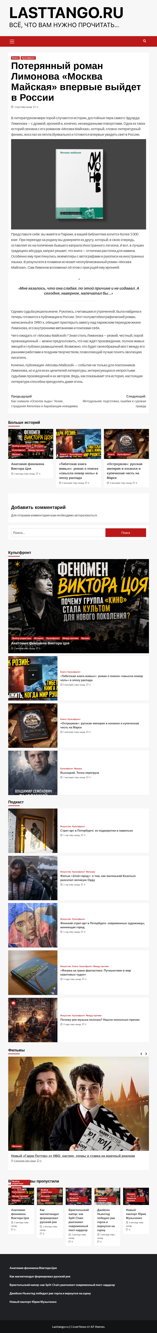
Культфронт (28, 58)
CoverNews (78, 1326)
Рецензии (17, 1146)
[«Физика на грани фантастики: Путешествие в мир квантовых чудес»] (32, 972)
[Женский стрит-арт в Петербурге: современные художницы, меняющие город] (32, 925)
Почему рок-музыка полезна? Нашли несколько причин (100, 1019)
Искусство (65, 826)
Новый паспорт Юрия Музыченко (136, 1214)
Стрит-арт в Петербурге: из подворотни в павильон (96, 830)
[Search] (144, 41)
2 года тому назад (72, 979)
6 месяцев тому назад (25, 1165)
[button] (12, 41)
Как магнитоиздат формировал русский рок (40, 1276)
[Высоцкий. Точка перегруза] (32, 773)
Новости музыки (74, 1199)
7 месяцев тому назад (74, 777)
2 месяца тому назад (24, 474)
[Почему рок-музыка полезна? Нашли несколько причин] (32, 1020)
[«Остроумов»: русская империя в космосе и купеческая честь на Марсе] (126, 444)
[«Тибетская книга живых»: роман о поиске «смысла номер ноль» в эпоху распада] (78, 444)
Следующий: (114, 401)
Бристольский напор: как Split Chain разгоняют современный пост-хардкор (62, 1284)
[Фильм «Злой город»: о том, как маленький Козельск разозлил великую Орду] (32, 878)
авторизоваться (85, 515)
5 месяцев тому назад (73, 483)
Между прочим (36, 450)
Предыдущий (44, 401)
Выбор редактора (21, 446)
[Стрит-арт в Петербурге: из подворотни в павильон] (32, 831)
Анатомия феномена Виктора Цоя (40, 643)
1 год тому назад (23, 107)
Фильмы (90, 872)
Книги (15, 58)
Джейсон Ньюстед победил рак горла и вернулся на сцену (50, 1293)
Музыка (16, 454)
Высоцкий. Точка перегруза (79, 772)
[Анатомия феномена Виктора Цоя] (78, 606)
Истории (38, 446)
